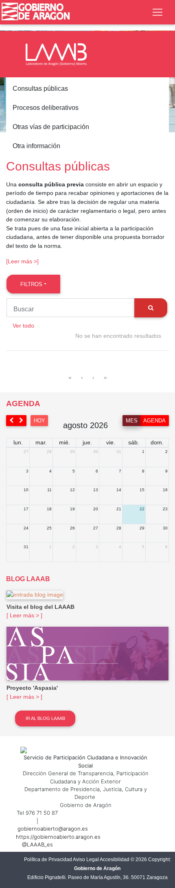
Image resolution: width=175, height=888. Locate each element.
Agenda (154, 421)
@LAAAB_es (37, 844)
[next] (21, 420)
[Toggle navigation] (157, 12)
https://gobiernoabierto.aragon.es (58, 836)
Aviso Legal (86, 859)
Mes (132, 421)
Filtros (31, 284)
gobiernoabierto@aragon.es (53, 828)
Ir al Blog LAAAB (45, 718)
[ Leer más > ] (24, 615)
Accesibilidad (114, 859)
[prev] (11, 420)
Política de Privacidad (48, 859)
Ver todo (23, 325)
